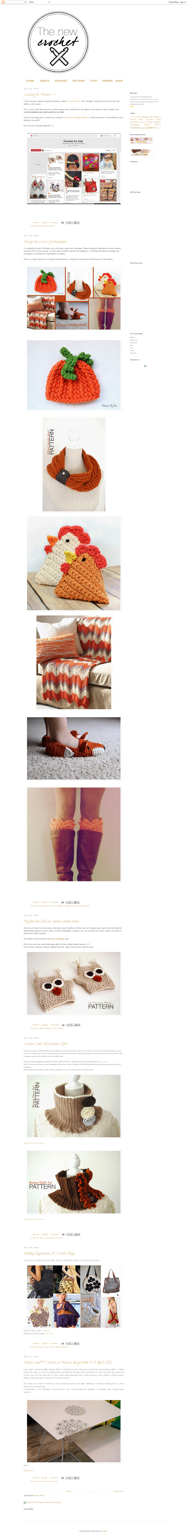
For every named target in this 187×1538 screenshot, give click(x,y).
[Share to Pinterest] (78, 222)
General (133, 119)
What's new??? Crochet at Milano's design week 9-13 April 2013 (68, 1363)
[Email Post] (62, 222)
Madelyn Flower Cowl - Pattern (34, 1143)
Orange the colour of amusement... (45, 242)
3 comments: (54, 902)
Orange (81, 906)
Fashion (47, 1238)
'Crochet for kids (73, 101)
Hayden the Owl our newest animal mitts (51, 921)
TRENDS (107, 80)
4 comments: (54, 222)
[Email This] (67, 222)
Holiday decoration (71, 906)
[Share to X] (72, 222)
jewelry (143, 128)
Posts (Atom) (39, 1496)
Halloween (60, 906)
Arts (131, 117)
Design (45, 906)
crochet (33, 226)
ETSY (94, 80)
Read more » (29, 1471)
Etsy (54, 906)
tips (157, 128)
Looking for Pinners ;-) (39, 95)
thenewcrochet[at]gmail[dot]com (77, 117)
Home (68, 1491)
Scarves (59, 1238)
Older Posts (118, 1491)
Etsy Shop (103, 1061)
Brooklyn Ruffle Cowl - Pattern (34, 1219)
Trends (51, 1347)
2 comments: (54, 1025)
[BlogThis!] (69, 222)
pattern (87, 906)
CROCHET (60, 80)
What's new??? (49, 226)
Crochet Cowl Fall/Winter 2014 (45, 1044)
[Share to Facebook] (75, 222)
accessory (34, 906)
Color (40, 906)
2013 (32, 1347)
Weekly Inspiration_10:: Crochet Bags (49, 1253)
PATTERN (79, 80)
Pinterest (40, 226)
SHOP (119, 80)
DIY (50, 906)
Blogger (104, 1531)
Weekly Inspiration (61, 1347)
